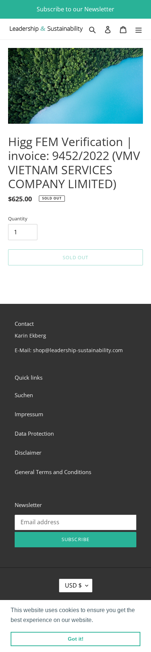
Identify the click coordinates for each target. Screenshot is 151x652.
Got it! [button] (76, 639)
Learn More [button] (110, 620)
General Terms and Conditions (53, 472)
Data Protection (34, 433)
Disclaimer (28, 452)
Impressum (29, 414)
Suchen (24, 395)
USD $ (73, 585)
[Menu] (138, 29)
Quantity (17, 218)
